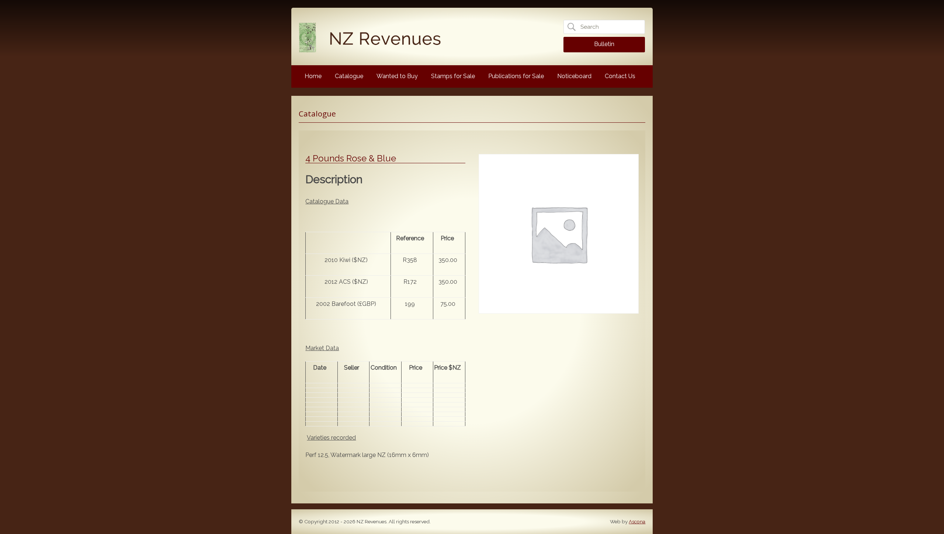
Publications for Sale (516, 76)
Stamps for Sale (453, 76)
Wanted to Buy (397, 76)
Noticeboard (574, 76)
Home (313, 76)
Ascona (637, 521)
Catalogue (349, 76)
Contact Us (620, 76)
